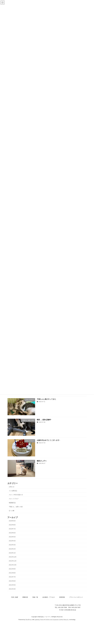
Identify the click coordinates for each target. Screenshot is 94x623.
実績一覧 (35, 597)
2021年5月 (12, 585)
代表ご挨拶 (14, 597)
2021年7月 (12, 577)
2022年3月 (12, 545)
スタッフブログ (13, 499)
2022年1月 (12, 553)
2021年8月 (12, 573)
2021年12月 (12, 557)
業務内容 (25, 597)
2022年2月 (12, 549)
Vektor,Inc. (66, 619)
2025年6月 (12, 521)
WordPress (28, 619)
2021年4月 (12, 589)
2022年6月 (12, 533)
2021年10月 (12, 565)
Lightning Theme (39, 619)
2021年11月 (12, 561)
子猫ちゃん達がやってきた (46, 399)
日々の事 (11, 511)
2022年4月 (12, 541)
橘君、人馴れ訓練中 (44, 420)
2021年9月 (12, 569)
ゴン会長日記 (13, 491)
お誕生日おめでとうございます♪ (48, 440)
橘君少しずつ (41, 461)
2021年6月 (12, 581)
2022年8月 (12, 525)
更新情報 (62, 597)
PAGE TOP (90, 602)
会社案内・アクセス (48, 597)
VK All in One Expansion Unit (53, 619)
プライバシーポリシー (76, 597)
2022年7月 (12, 529)
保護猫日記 (12, 503)
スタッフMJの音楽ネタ (16, 495)
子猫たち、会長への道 (16, 507)
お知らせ (11, 487)
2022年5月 (12, 537)
